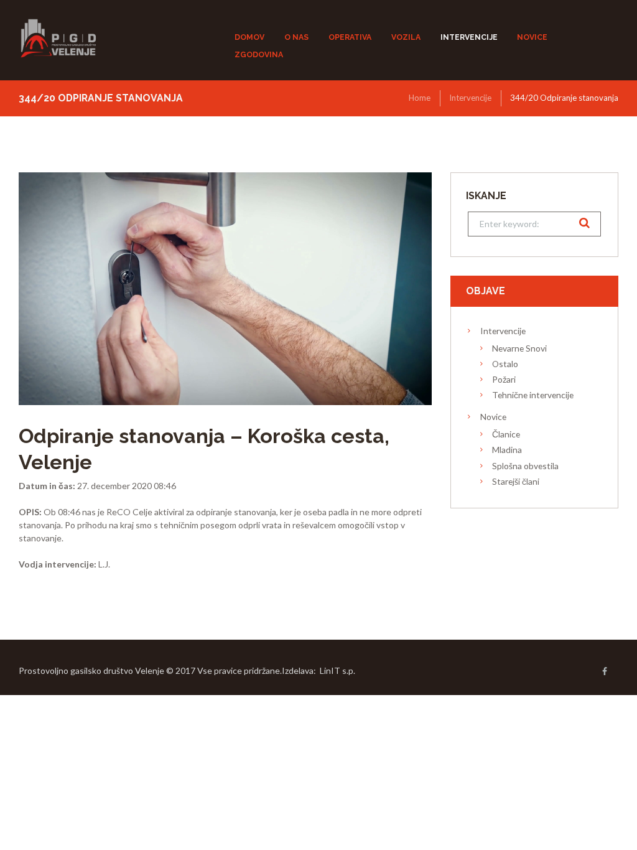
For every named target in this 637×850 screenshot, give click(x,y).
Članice (506, 434)
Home (419, 98)
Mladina (507, 449)
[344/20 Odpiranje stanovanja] (225, 288)
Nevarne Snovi (519, 348)
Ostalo (505, 363)
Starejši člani (515, 481)
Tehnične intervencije (533, 395)
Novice (493, 416)
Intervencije (470, 98)
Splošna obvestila (525, 465)
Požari (504, 379)
